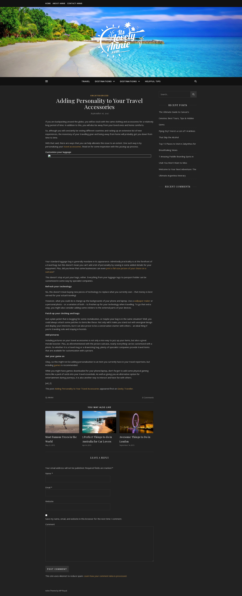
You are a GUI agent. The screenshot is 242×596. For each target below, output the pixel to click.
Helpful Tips (152, 81)
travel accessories (72, 146)
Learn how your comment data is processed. (105, 576)
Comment (50, 524)
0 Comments (148, 397)
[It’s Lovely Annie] (121, 42)
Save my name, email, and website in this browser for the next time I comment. (83, 518)
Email (48, 487)
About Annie (59, 3)
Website (49, 501)
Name (49, 473)
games (57, 365)
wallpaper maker (142, 300)
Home (48, 3)
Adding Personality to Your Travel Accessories (77, 388)
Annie (50, 397)
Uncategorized (99, 95)
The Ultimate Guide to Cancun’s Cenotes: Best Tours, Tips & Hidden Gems (176, 118)
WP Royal (63, 590)
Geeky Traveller (125, 388)
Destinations (103, 81)
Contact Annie (74, 3)
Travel (86, 81)
